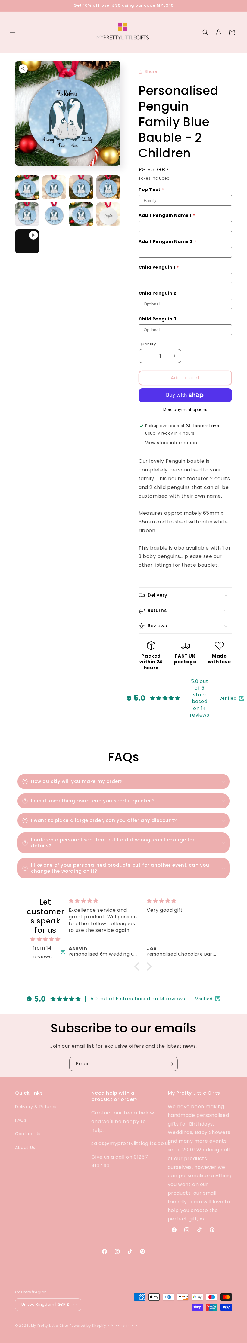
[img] (45, 939)
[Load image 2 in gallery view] (54, 187)
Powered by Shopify (88, 1325)
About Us (25, 1147)
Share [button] (151, 71)
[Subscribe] (170, 1064)
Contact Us (28, 1134)
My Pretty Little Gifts (49, 1325)
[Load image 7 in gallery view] (81, 214)
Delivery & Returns (36, 1107)
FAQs (20, 1120)
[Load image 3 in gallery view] (81, 187)
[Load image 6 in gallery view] (54, 214)
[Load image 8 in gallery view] (108, 214)
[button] (12, 32)
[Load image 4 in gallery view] (108, 187)
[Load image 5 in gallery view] (27, 214)
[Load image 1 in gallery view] (27, 187)
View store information (171, 443)
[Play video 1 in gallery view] (27, 241)
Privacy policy (124, 1325)
